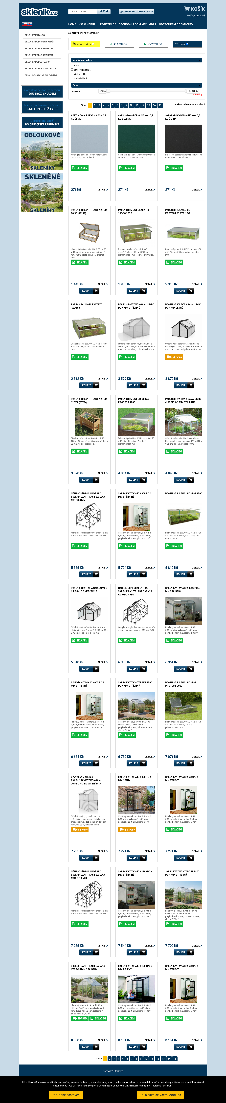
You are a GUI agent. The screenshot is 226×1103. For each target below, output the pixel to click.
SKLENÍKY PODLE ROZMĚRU (39, 55)
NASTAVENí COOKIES (113, 1071)
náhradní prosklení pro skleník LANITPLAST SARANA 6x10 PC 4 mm (135, 591)
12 (142, 105)
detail (73, 126)
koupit (86, 290)
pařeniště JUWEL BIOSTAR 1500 (183, 493)
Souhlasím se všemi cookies (160, 1095)
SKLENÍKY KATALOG (35, 35)
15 (160, 105)
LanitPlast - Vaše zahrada (39, 12)
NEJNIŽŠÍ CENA (120, 44)
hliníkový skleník (81, 74)
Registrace (145, 11)
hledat (103, 11)
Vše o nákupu (88, 24)
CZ (23, 24)
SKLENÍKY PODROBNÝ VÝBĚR (39, 41)
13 (148, 105)
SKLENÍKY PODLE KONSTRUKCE (40, 68)
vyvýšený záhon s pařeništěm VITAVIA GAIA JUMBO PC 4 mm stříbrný (86, 780)
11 (137, 105)
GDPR (152, 24)
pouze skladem (84, 44)
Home (72, 24)
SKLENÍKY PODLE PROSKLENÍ (39, 48)
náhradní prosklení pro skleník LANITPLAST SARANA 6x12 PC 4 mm (88, 874)
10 (131, 105)
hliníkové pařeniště (82, 70)
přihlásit (130, 11)
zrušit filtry (197, 94)
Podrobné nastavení (65, 1095)
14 (154, 105)
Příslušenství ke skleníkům (41, 75)
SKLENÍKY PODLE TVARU (37, 62)
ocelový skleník (81, 78)
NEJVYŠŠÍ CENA (155, 44)
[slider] (108, 91)
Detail (101, 189)
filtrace (182, 44)
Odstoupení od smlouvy (176, 24)
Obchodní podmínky (133, 24)
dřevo (76, 65)
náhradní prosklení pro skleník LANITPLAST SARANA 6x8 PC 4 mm (88, 496)
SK (28, 24)
